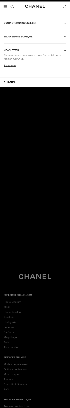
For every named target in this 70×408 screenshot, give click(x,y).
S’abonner (10, 65)
